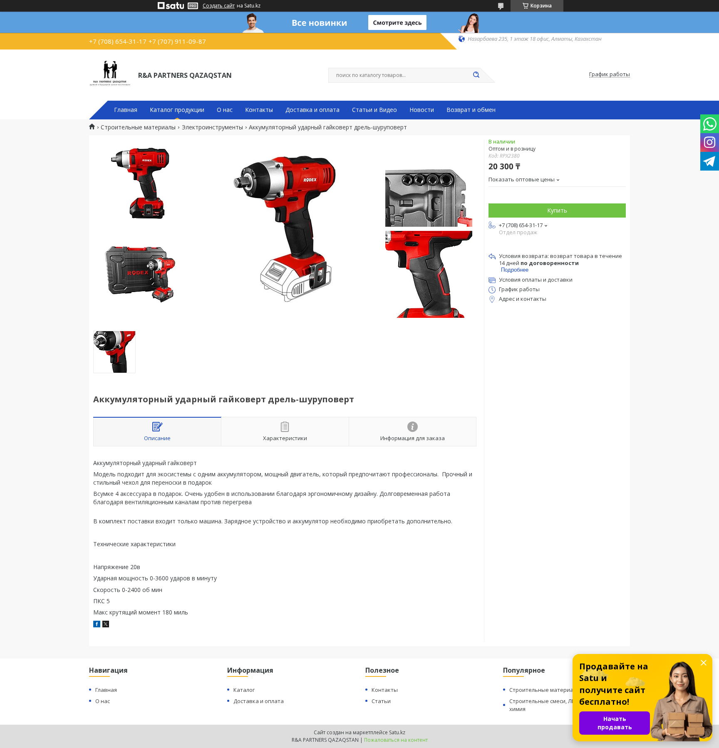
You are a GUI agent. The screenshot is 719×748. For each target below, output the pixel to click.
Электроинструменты (212, 127)
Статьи (381, 701)
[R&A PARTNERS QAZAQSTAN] (110, 74)
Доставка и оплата (312, 110)
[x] (105, 625)
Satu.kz (397, 732)
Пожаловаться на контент (396, 739)
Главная (125, 110)
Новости (421, 110)
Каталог (244, 690)
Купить (557, 210)
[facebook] (96, 625)
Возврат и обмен (471, 110)
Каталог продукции (177, 110)
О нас (225, 110)
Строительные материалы (138, 127)
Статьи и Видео (374, 110)
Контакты (259, 110)
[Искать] (476, 75)
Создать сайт (219, 6)
